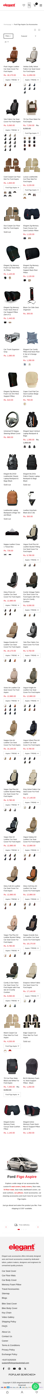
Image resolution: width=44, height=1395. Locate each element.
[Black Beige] (24, 564)
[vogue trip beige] (5, 955)
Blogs (4, 1298)
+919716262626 (9, 1360)
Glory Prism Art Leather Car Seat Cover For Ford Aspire (12, 594)
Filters (7, 36)
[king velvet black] (34, 807)
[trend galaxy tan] (29, 855)
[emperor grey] (29, 1000)
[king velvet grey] (29, 807)
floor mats (36, 1186)
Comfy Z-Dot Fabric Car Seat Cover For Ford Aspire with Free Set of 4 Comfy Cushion (12, 987)
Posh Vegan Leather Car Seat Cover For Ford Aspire (11, 69)
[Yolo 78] (9, 146)
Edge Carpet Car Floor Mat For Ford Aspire (30, 1035)
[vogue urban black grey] (29, 758)
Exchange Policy (9, 1354)
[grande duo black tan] (29, 953)
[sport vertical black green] (34, 446)
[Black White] (34, 138)
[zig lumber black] (24, 280)
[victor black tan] (14, 713)
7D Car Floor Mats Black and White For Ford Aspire (11, 1080)
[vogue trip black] (14, 955)
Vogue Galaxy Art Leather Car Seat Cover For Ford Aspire (31, 839)
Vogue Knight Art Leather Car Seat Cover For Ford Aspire (31, 690)
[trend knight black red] (34, 705)
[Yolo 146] (9, 142)
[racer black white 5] (29, 194)
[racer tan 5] (24, 198)
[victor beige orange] (5, 705)
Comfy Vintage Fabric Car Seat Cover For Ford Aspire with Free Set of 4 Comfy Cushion (31, 596)
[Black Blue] (5, 196)
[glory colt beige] (5, 904)
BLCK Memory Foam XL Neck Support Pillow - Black (31, 1080)
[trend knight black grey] (29, 705)
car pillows (18, 1193)
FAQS (4, 1326)
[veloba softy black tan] (34, 88)
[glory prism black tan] (9, 614)
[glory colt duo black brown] (34, 904)
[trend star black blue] (5, 858)
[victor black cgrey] (14, 709)
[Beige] (29, 238)
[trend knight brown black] (34, 709)
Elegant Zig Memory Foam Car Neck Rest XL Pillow (12, 267)
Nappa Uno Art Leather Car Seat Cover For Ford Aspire (12, 742)
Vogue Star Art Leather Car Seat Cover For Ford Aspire (12, 839)
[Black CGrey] (29, 564)
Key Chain (6, 1313)
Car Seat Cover (9, 1271)
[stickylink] (7, 1392)
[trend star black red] (9, 855)
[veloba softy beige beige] (24, 84)
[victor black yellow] (9, 713)
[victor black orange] (9, 705)
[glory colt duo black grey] (29, 904)
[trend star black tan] (14, 858)
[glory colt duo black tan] (24, 904)
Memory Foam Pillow (11, 1284)
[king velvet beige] (24, 807)
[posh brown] (9, 84)
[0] (35, 5)
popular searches (22, 1374)
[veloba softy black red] (29, 84)
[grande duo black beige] (24, 953)
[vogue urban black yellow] (24, 762)
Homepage (7, 24)
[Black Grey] (34, 615)
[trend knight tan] (29, 709)
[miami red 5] (9, 1051)
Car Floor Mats (9, 1275)
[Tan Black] (24, 145)
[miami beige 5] (5, 1051)
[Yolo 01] (14, 146)
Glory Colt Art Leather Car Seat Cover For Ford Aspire (12, 888)
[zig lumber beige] (29, 280)
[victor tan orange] (14, 705)
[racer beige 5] (24, 194)
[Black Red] (24, 141)
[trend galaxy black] (34, 855)
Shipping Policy (9, 1322)
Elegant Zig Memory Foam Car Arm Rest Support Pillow (11, 393)
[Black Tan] (34, 141)
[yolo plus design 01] (24, 660)
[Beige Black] (29, 138)
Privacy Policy (8, 1350)
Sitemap (5, 1293)
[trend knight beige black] (24, 705)
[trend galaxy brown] (24, 858)
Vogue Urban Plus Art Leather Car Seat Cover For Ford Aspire (31, 742)
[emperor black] (34, 1000)
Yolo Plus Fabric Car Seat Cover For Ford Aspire (31, 644)
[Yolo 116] (9, 135)
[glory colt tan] (9, 904)
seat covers (16, 1186)
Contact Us (7, 1336)
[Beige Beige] (24, 138)
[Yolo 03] (9, 149)
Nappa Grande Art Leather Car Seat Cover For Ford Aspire (12, 644)
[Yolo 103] (5, 138)
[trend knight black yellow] (24, 709)
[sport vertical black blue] (29, 446)
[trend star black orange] (9, 858)
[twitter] (25, 1369)
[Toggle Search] (29, 5)
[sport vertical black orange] (24, 446)
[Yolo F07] (5, 146)
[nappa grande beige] (5, 660)
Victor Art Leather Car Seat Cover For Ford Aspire (12, 690)
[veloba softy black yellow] (24, 92)
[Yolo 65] (9, 138)
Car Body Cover (9, 1280)
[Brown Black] (24, 149)
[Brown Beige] (34, 145)
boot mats (19, 1190)
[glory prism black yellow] (14, 610)
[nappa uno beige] (5, 758)
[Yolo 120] (5, 135)
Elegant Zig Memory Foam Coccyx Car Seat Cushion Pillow (30, 228)
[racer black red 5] (34, 194)
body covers (27, 1186)
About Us (6, 1332)
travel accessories (31, 1193)
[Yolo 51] (14, 142)
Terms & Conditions (11, 1345)
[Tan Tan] (29, 145)
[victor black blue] (5, 713)
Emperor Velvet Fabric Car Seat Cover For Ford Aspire (31, 985)
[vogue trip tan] (9, 955)
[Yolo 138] (14, 138)
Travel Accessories (10, 1289)
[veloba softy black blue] (34, 84)
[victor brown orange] (5, 709)
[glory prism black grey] (5, 610)
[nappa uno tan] (9, 758)
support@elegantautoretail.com (15, 1363)
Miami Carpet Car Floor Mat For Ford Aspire (11, 1035)
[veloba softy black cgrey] (24, 88)
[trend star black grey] (5, 855)
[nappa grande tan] (14, 660)
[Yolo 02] (5, 149)
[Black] (24, 238)
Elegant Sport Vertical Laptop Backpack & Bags (31, 433)
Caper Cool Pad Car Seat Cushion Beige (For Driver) (31, 393)
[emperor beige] (24, 1000)
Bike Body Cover (9, 1308)
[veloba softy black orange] (29, 88)
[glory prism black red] (9, 610)
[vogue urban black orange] (29, 762)
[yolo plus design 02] (29, 660)
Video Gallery (8, 1317)
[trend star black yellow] (14, 855)
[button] (18, 1229)
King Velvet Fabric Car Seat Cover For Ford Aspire (31, 791)
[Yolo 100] (14, 135)
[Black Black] (29, 141)
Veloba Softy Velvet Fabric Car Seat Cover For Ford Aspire (31, 69)
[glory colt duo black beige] (24, 907)
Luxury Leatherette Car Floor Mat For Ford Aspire (30, 179)
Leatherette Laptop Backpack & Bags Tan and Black (12, 512)
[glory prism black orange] (5, 614)
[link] (3, 1369)
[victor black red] (9, 709)
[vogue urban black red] (34, 758)
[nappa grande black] (9, 660)
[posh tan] (5, 84)
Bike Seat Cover (9, 1304)
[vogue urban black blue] (24, 758)
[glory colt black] (14, 904)
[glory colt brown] (5, 907)
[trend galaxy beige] (24, 855)
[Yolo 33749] (5, 142)
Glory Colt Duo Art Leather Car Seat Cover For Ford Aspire (31, 888)
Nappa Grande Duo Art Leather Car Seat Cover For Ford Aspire (31, 937)
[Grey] (24, 364)
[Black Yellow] (9, 554)
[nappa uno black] (14, 758)
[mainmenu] (41, 5)
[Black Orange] (9, 196)
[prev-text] (6, 1227)
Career (5, 1341)
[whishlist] (24, 5)
